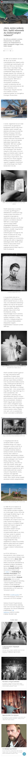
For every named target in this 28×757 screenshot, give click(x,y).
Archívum (9, 1)
